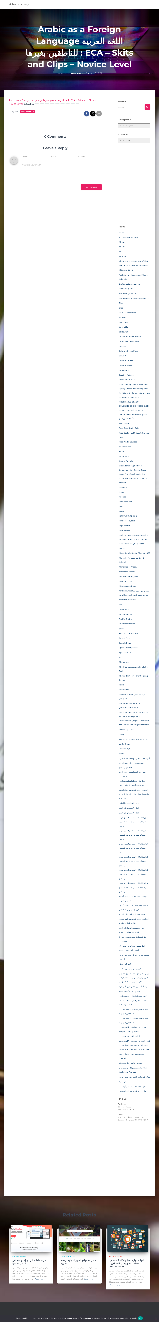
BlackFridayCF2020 (128, 293)
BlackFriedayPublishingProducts (134, 298)
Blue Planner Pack (127, 313)
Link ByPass (124, 530)
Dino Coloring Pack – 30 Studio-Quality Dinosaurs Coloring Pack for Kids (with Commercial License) (134, 388)
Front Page (124, 456)
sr (120, 657)
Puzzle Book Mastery (128, 633)
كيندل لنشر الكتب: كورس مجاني (130, 1036)
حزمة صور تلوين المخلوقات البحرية (132, 914)
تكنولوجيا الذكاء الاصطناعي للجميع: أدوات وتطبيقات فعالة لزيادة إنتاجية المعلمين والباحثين (133, 821)
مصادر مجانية (124, 1082)
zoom (121, 754)
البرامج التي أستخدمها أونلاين (129, 803)
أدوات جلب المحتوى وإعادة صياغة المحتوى (134, 758)
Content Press (125, 365)
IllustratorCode (125, 502)
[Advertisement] (134, 184)
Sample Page (125, 643)
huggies (122, 497)
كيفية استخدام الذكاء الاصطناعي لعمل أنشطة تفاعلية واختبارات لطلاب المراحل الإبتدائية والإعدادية (133, 1000)
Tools (121, 685)
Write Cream (124, 744)
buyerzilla (123, 327)
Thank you (124, 662)
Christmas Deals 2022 (129, 341)
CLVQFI (122, 346)
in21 (121, 506)
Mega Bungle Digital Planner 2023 (134, 553)
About (121, 242)
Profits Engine (125, 619)
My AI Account (125, 581)
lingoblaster (124, 526)
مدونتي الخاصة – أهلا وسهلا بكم (130, 1063)
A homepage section (128, 237)
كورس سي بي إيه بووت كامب (130, 969)
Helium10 (123, 487)
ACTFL (122, 252)
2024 (121, 232)
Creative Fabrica (126, 375)
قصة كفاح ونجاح (125, 964)
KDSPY (122, 511)
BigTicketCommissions (129, 284)
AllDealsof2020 (126, 270)
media (121, 548)
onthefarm (124, 609)
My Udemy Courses (127, 600)
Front (121, 451)
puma (121, 628)
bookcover (124, 322)
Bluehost (123, 317)
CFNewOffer (124, 332)
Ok (140, 1318)
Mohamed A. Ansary (128, 567)
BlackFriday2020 (126, 289)
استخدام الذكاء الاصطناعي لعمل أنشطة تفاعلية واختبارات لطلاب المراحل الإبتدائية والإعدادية (134, 794)
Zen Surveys (124, 749)
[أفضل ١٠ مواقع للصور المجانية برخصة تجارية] (79, 1238)
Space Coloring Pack (128, 648)
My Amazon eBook (127, 586)
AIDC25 (122, 256)
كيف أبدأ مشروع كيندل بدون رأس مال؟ (133, 987)
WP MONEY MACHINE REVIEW (133, 739)
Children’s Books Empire (130, 336)
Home (121, 492)
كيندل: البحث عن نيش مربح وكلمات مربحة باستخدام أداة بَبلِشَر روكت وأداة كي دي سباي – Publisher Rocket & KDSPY (134, 1045)
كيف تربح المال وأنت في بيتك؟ (130, 991)
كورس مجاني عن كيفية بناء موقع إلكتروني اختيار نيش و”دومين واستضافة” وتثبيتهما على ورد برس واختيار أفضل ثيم (134, 977)
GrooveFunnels (126, 461)
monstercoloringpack (128, 576)
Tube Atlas (124, 690)
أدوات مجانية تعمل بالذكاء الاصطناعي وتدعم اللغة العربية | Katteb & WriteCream (126, 1263)
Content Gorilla (126, 360)
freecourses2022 (126, 447)
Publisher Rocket (127, 624)
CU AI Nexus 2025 (127, 380)
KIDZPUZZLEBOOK (128, 516)
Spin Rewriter (125, 652)
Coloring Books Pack (128, 351)
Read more (40, 1279)
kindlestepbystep (127, 521)
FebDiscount (125, 423)
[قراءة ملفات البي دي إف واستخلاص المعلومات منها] (31, 1238)
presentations (125, 614)
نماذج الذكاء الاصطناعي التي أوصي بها (132, 1086)
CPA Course (124, 370)
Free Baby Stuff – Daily (129, 428)
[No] (156, 1318)
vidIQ (121, 734)
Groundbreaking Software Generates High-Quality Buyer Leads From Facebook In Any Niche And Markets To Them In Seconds (133, 474)
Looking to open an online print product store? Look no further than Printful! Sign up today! (133, 539)
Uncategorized (27, 111)
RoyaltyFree (124, 638)
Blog (121, 303)
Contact (122, 356)
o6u (120, 605)
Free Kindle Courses (128, 442)
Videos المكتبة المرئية (127, 730)
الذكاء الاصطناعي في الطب (129, 808)
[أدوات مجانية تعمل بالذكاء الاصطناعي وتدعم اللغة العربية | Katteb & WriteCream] (127, 1238)
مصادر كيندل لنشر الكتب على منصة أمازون (134, 1077)
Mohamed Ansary (127, 572)
